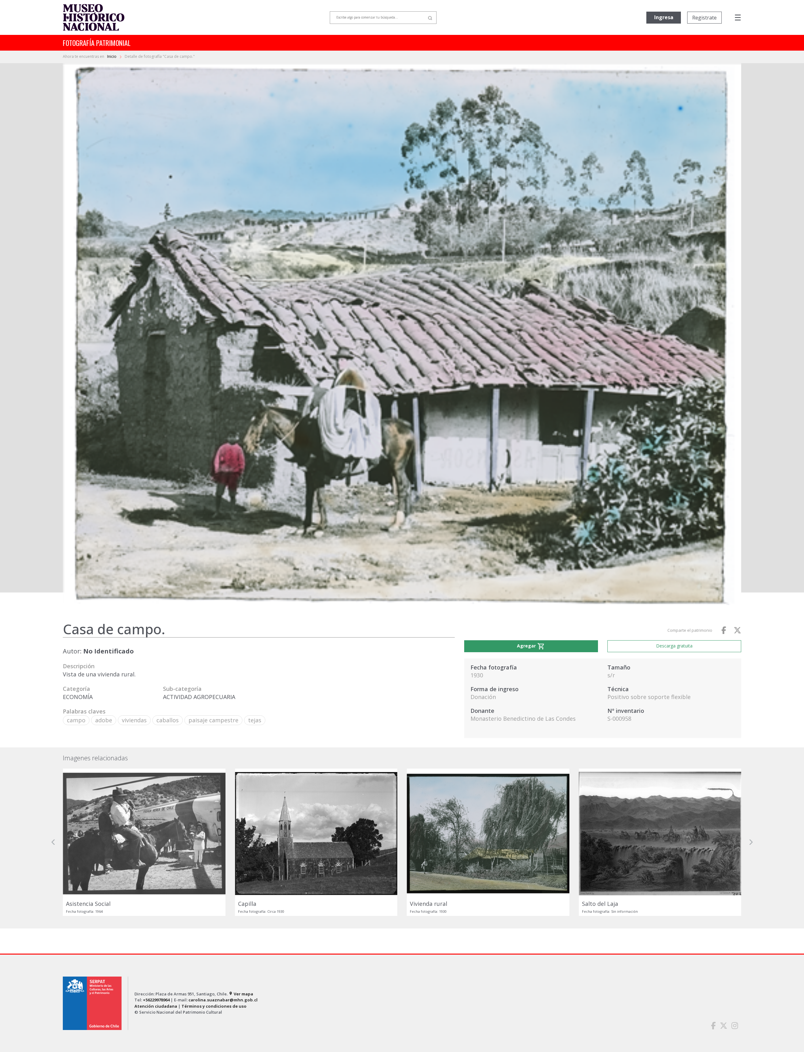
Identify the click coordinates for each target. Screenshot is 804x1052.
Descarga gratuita (674, 646)
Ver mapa (241, 994)
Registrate (704, 17)
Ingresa (663, 17)
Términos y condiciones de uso (214, 1006)
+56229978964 (156, 1000)
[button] (53, 842)
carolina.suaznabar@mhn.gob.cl (223, 1000)
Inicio (112, 56)
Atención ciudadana (155, 1006)
